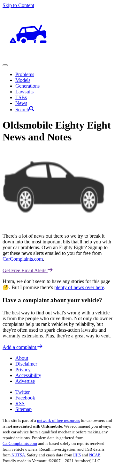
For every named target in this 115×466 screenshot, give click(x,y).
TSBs (21, 97)
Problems (24, 74)
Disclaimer (26, 364)
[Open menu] (5, 65)
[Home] (28, 57)
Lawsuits (24, 91)
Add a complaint (20, 347)
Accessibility (28, 375)
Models (22, 80)
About (21, 358)
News (21, 103)
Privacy (23, 369)
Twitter (22, 392)
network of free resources (58, 420)
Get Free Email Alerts (25, 270)
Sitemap (23, 409)
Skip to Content (18, 5)
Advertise (25, 381)
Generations (27, 86)
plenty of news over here (79, 287)
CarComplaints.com (23, 259)
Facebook (25, 397)
